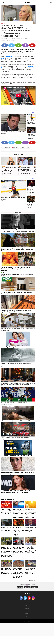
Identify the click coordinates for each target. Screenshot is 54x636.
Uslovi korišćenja (27, 611)
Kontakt (27, 602)
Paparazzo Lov (15, 147)
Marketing (27, 605)
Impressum (27, 608)
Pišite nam (27, 613)
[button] (3, 163)
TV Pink (4, 150)
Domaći (3, 23)
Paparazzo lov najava (25, 147)
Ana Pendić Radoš (6, 147)
